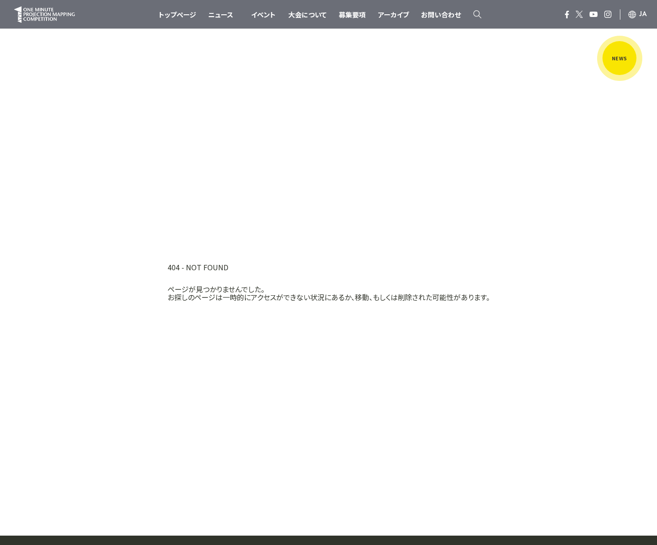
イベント (263, 14)
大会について (307, 14)
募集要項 (352, 14)
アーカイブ (393, 14)
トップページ (177, 14)
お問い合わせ (441, 14)
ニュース (220, 14)
